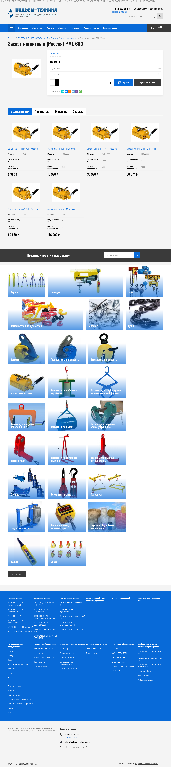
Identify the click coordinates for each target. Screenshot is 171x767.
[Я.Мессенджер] (62, 91)
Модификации (19, 111)
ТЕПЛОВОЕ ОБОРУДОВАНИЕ (96, 644)
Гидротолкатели (14, 695)
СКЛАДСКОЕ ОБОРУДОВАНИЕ (45, 644)
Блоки (10, 712)
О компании (23, 28)
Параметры (42, 111)
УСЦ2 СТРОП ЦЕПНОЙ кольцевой (20, 627)
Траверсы (11, 690)
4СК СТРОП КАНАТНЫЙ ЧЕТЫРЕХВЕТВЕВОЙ (43, 610)
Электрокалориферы (94, 649)
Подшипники (116, 671)
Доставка (62, 28)
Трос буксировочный (121, 598)
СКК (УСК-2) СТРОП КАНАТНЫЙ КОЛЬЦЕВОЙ (45, 637)
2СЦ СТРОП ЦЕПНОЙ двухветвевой (15, 610)
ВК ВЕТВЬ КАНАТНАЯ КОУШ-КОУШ (44, 630)
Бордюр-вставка (144, 675)
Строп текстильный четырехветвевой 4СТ (68, 624)
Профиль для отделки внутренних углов (150, 659)
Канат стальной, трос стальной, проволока (95, 599)
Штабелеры (38, 653)
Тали (10, 660)
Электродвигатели (119, 662)
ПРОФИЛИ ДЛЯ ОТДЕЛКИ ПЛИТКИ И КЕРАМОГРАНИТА (148, 645)
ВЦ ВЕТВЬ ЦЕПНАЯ (15, 616)
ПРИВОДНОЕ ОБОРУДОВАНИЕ (123, 644)
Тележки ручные (40, 662)
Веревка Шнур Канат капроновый (20, 704)
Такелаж (11, 669)
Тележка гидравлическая (43, 649)
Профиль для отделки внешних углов (149, 652)
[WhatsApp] (80, 91)
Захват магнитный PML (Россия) (23, 148)
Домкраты (12, 682)
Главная (11, 38)
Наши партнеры (110, 28)
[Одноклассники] (69, 91)
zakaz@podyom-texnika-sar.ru (148, 8)
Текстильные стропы (69, 598)
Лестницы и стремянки (68, 668)
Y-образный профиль (145, 680)
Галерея (50, 28)
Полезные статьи (91, 28)
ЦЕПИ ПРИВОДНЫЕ (119, 657)
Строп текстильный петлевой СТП (71, 604)
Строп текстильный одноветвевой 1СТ (67, 610)
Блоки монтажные (15, 686)
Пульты (11, 708)
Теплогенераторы (92, 653)
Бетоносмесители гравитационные (66, 663)
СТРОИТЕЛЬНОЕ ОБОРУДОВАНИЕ (72, 644)
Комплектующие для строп (18, 664)
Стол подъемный (40, 666)
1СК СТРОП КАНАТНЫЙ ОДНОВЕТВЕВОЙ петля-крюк (45, 617)
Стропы (11, 651)
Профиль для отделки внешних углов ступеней (149, 665)
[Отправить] (137, 255)
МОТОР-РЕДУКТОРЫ (120, 653)
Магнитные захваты (69, 38)
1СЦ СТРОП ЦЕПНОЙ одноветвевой (15, 621)
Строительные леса (67, 653)
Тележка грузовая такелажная (45, 657)
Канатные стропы (42, 598)
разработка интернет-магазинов (146, 764)
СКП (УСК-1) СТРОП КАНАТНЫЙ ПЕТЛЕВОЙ (46, 604)
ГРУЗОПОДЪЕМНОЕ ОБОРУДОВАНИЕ (33, 38)
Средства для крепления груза (149, 599)
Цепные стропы (15, 598)
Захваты (54, 38)
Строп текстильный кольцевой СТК (71, 630)
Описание (61, 111)
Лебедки (11, 656)
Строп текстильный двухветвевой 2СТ (72, 617)
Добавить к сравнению (111, 82)
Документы (37, 28)
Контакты (75, 28)
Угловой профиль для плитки (148, 671)
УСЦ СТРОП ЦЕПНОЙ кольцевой (20, 631)
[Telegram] (73, 91)
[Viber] (76, 91)
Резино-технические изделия (123, 666)
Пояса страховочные (67, 657)
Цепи (10, 673)
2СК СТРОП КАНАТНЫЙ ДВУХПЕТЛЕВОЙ (43, 624)
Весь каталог (17, 574)
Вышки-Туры (64, 649)
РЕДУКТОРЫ (116, 649)
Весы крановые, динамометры (19, 699)
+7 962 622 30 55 (121, 8)
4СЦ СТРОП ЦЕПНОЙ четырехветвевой (15, 604)
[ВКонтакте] (66, 91)
